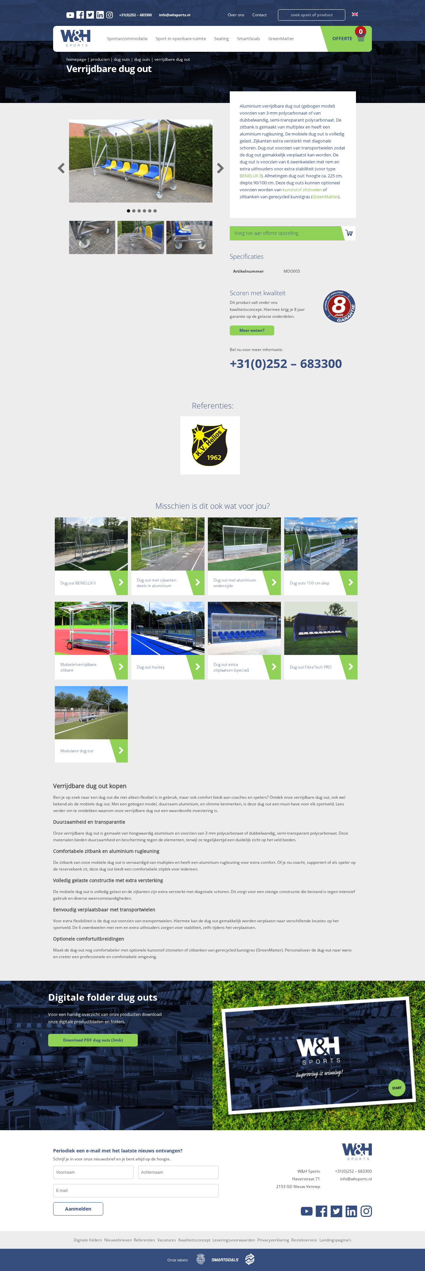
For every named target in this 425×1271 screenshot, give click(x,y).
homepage (76, 59)
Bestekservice (304, 1240)
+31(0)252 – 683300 (135, 14)
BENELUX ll (250, 176)
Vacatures (166, 1240)
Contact (259, 15)
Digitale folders (88, 1240)
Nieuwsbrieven (118, 1240)
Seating (221, 39)
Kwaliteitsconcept (194, 1240)
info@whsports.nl (174, 14)
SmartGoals (248, 39)
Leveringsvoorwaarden (233, 1240)
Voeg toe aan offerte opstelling (266, 233)
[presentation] (61, 168)
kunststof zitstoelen (302, 190)
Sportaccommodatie (127, 39)
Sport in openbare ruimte (181, 39)
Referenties (144, 1240)
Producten (100, 59)
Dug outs (122, 59)
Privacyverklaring (273, 1240)
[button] (127, 207)
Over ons (236, 15)
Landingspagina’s (335, 1240)
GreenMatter (281, 39)
